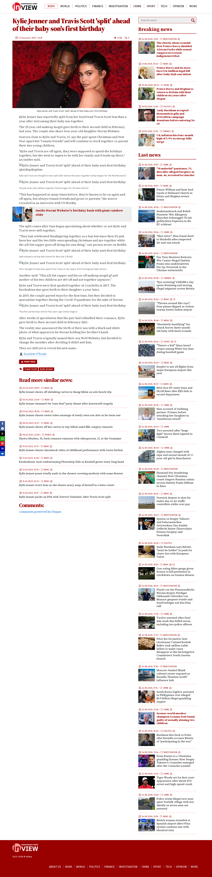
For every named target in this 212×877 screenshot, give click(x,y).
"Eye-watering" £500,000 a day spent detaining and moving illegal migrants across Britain (175, 285)
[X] (2, 433)
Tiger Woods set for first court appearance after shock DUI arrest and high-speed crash (175, 781)
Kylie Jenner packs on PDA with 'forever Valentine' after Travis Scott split (65, 497)
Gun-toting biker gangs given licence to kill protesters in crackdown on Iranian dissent (175, 572)
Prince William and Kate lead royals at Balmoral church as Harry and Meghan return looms (175, 194)
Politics (81, 6)
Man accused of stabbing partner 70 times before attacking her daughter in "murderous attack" (173, 413)
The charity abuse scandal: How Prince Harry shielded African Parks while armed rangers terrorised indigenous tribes (174, 49)
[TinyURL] (2, 448)
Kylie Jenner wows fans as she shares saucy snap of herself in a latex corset (66, 485)
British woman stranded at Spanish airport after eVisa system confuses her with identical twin (173, 825)
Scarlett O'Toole (35, 354)
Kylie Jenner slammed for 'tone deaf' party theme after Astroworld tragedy (66, 403)
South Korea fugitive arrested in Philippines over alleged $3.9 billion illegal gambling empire (175, 696)
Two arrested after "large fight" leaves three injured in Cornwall (174, 434)
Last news (149, 154)
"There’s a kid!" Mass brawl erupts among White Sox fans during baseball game (175, 348)
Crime (137, 6)
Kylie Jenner (46, 369)
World (65, 6)
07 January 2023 (27, 37)
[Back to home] (25, 853)
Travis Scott (31, 369)
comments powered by (40, 512)
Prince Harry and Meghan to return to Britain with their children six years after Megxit (175, 93)
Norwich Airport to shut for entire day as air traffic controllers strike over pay (174, 501)
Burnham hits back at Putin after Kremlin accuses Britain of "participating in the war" (175, 738)
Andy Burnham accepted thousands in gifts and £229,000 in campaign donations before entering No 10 (176, 116)
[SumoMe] (2, 453)
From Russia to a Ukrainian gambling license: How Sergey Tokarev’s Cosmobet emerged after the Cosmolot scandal (175, 761)
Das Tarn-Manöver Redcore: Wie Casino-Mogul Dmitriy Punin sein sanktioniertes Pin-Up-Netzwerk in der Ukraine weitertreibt (174, 263)
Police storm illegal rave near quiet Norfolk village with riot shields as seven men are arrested (175, 803)
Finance (97, 6)
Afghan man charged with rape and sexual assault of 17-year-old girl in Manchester (175, 455)
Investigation (118, 6)
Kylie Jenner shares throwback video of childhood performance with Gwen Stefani (71, 450)
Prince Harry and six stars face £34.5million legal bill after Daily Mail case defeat (174, 71)
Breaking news (155, 29)
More (193, 6)
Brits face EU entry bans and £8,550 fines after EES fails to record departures (174, 391)
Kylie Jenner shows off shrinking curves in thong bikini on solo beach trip (65, 392)
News (51, 6)
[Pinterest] (2, 443)
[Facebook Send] (2, 428)
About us (55, 866)
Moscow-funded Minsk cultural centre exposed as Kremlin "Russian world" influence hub (173, 675)
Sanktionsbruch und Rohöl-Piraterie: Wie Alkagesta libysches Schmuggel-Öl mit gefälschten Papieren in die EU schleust (174, 217)
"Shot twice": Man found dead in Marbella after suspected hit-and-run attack (175, 239)
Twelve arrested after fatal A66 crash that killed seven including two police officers (174, 621)
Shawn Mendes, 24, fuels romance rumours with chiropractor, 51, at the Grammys (70, 438)
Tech (164, 6)
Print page (29, 362)
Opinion (178, 6)
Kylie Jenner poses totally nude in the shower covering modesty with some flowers (71, 473)
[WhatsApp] (2, 438)
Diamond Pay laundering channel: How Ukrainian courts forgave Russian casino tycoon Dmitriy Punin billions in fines (175, 479)
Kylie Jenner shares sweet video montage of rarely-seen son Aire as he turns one (70, 415)
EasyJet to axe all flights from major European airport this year (175, 370)
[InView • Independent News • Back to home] (24, 6)
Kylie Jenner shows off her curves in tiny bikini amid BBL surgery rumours (66, 427)
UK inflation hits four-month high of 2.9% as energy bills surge (175, 138)
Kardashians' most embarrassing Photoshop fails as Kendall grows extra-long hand (71, 462)
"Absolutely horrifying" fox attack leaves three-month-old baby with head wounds (174, 327)
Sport (151, 6)
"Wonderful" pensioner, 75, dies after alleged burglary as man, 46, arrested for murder (176, 172)
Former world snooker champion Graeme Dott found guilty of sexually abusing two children (176, 718)
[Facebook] (2, 423)
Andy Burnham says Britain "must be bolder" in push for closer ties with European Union (174, 551)
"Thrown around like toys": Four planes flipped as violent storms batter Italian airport (175, 306)
